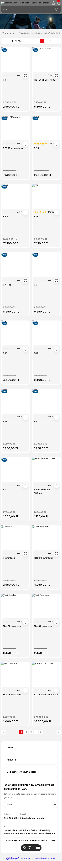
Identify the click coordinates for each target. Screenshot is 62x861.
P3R (36, 353)
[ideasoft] (13, 858)
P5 (4, 79)
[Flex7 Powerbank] (15, 605)
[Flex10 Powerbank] (46, 537)
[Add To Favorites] (25, 76)
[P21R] (46, 127)
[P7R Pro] (15, 264)
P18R (5, 216)
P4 (35, 421)
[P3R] (46, 332)
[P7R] (46, 196)
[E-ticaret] (30, 858)
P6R (36, 284)
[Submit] (55, 804)
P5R (5, 353)
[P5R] (15, 332)
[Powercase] (15, 537)
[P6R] (46, 264)
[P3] (15, 469)
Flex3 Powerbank (12, 694)
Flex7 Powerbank (12, 626)
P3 (4, 489)
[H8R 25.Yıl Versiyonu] (46, 59)
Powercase (9, 557)
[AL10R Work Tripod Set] (46, 674)
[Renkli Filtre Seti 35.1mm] (46, 469)
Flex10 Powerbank (43, 557)
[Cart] (59, 3)
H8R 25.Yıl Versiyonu (44, 79)
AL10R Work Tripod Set (46, 694)
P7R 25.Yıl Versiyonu (13, 148)
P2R (5, 421)
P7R (36, 216)
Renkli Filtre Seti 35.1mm (42, 491)
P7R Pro (7, 284)
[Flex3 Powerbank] (15, 674)
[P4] (46, 400)
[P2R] (15, 400)
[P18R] (15, 196)
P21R (36, 148)
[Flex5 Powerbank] (46, 605)
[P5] (15, 59)
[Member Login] (53, 3)
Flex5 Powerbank (43, 626)
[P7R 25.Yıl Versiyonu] (15, 127)
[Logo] (25, 3)
